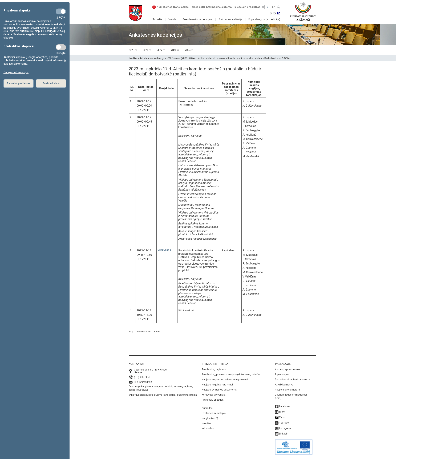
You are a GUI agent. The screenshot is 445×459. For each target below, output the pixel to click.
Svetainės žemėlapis (214, 413)
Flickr (282, 411)
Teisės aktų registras (246, 7)
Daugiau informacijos (16, 72)
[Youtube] (276, 422)
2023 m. (175, 50)
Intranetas (208, 428)
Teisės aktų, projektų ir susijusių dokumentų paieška (231, 374)
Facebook (284, 406)
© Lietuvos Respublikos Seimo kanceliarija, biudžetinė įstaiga (163, 394)
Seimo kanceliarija (230, 19)
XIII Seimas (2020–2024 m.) (183, 58)
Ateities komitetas (251, 58)
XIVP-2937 (164, 250)
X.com (282, 417)
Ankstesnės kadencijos (197, 19)
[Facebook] (276, 406)
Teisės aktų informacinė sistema (211, 7)
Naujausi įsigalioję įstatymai (217, 384)
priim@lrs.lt (145, 382)
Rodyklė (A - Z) (210, 418)
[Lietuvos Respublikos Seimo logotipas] (303, 11)
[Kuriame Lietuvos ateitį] (294, 453)
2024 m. (189, 50)
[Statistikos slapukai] (61, 47)
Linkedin (283, 433)
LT (268, 7)
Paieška (206, 423)
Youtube (284, 422)
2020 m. (133, 50)
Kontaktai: (136, 363)
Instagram (285, 428)
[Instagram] (276, 428)
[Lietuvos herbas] (135, 13)
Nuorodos (207, 408)
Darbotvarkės (272, 58)
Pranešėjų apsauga (213, 399)
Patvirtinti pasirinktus (18, 83)
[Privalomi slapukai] (61, 11)
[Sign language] (274, 13)
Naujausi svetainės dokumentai (219, 389)
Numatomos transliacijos (173, 7)
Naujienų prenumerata (287, 389)
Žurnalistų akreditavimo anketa (292, 379)
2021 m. (147, 50)
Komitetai (233, 58)
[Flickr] (276, 411)
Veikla (172, 19)
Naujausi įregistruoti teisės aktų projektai (225, 379)
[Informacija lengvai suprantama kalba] (278, 13)
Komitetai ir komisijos (213, 58)
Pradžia (133, 58)
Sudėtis (157, 19)
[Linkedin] (276, 433)
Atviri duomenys (284, 384)
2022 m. (161, 50)
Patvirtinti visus (51, 83)
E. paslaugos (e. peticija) (264, 19)
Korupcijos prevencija (213, 394)
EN (274, 7)
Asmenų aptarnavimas (288, 369)
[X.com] (276, 417)
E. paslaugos (282, 374)
